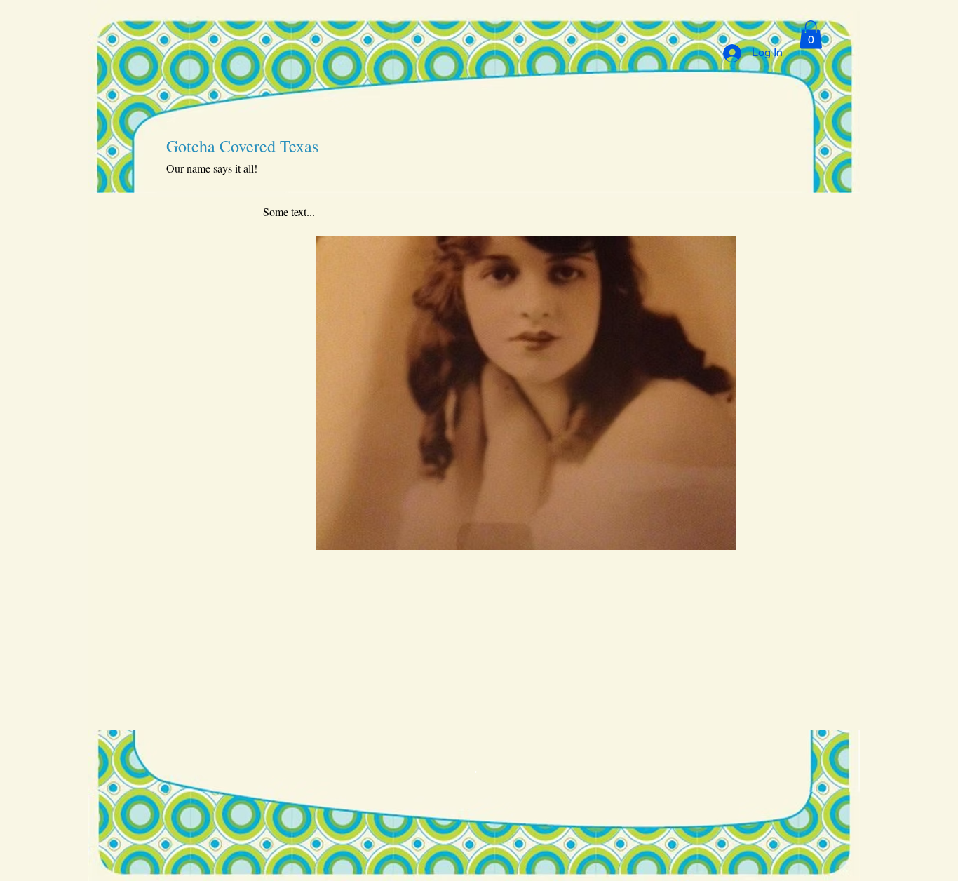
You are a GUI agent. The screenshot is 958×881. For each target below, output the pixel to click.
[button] (811, 34)
